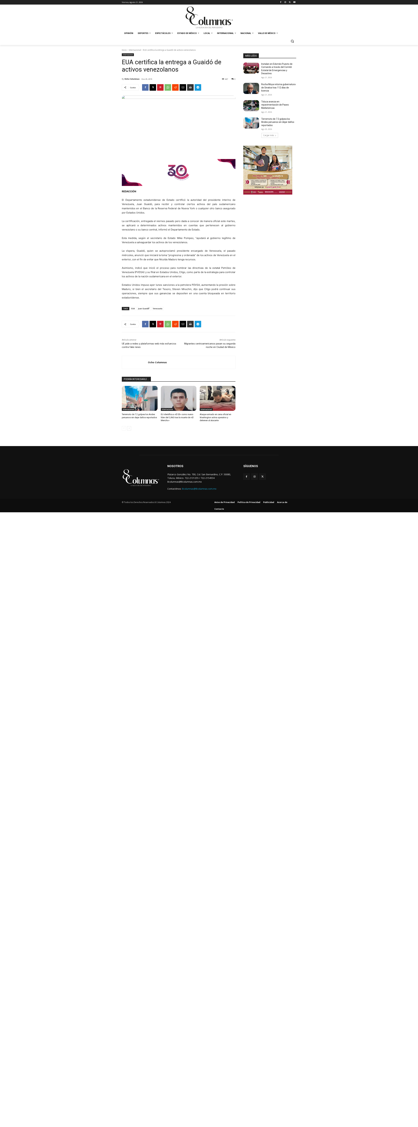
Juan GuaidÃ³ (144, 308)
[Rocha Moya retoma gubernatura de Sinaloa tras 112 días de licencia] (251, 88)
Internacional (135, 50)
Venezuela (157, 308)
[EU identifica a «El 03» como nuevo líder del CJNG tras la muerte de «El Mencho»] (179, 398)
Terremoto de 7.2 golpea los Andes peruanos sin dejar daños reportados (277, 122)
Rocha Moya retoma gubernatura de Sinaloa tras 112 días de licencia (278, 87)
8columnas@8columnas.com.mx (199, 488)
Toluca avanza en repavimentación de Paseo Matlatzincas (275, 104)
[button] (292, 41)
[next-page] (129, 428)
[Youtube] (294, 2)
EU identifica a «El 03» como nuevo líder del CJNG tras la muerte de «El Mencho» (177, 417)
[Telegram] (198, 87)
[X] (290, 2)
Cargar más (268, 135)
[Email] (183, 87)
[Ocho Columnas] (135, 362)
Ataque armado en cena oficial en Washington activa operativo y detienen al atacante (215, 417)
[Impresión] (190, 87)
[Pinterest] (160, 87)
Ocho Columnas (131, 79)
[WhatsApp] (168, 87)
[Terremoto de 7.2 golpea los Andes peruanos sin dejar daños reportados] (140, 398)
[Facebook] (281, 2)
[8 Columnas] (209, 17)
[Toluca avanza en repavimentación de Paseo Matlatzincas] (251, 105)
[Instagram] (285, 2)
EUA (133, 308)
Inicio (124, 50)
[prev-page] (124, 428)
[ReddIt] (175, 87)
